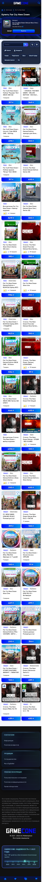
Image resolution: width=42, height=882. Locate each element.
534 (11, 372)
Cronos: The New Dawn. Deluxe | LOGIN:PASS (29, 362)
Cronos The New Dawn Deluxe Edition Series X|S (30, 170)
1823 (11, 334)
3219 (11, 218)
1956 (11, 295)
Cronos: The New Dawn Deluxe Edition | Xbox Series (31, 478)
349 (31, 102)
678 (11, 141)
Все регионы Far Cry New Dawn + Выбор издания (10, 208)
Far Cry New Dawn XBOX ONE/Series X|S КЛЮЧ (11, 401)
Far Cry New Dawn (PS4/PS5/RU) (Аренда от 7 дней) (10, 555)
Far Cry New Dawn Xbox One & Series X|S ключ (10, 247)
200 (11, 488)
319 (11, 526)
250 (31, 295)
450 (31, 719)
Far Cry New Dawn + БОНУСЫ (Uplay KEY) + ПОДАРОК (10, 324)
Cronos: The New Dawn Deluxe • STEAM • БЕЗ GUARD (31, 439)
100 (31, 449)
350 (31, 256)
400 (31, 179)
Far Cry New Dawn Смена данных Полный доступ (30, 632)
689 (31, 680)
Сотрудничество (10, 759)
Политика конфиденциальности (15, 782)
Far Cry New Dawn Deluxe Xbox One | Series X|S (30, 208)
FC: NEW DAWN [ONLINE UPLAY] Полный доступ (8, 516)
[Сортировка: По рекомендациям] (32, 44)
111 (31, 565)
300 (31, 141)
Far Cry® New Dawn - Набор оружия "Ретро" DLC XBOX (11, 170)
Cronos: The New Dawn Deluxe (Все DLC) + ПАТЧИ (29, 516)
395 (11, 256)
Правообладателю (11, 786)
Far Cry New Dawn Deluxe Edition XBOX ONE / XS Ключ (10, 362)
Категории (9, 10)
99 (31, 372)
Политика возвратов (11, 745)
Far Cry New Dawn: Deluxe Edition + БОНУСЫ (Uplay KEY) (10, 285)
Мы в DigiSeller (9, 763)
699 (31, 603)
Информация (8, 740)
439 (11, 719)
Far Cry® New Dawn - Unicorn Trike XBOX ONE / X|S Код (11, 131)
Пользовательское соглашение (15, 777)
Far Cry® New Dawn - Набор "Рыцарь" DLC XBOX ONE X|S (11, 93)
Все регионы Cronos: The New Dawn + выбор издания (11, 439)
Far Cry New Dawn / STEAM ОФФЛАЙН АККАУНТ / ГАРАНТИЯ (11, 670)
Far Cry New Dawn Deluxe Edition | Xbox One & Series (10, 478)
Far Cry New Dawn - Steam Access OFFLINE (30, 555)
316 (31, 642)
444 (11, 411)
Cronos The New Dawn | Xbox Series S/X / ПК (30, 709)
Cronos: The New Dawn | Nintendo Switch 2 (29, 670)
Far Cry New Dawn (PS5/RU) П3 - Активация (30, 593)
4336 (11, 449)
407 (11, 603)
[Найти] (25, 44)
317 (11, 102)
